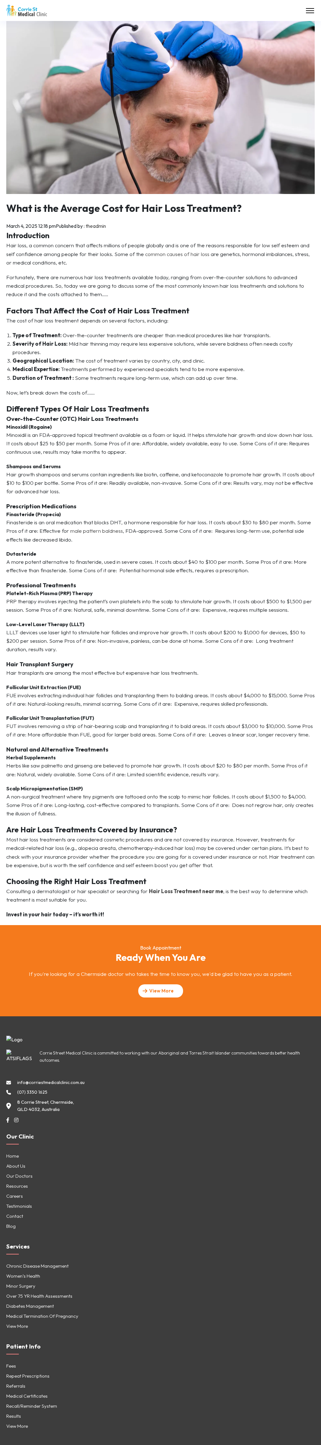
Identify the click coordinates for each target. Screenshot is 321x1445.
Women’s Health (23, 1276)
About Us (15, 1166)
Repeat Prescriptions (28, 1376)
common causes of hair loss (177, 254)
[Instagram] (16, 1120)
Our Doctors (19, 1176)
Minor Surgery (20, 1286)
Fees (11, 1366)
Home (12, 1156)
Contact (14, 1216)
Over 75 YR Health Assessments (39, 1296)
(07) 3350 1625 (32, 1092)
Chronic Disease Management (37, 1266)
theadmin (96, 226)
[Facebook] (7, 1120)
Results (13, 1416)
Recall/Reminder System (31, 1406)
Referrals (15, 1386)
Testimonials (19, 1206)
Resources (17, 1186)
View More (17, 1326)
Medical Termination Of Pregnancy (42, 1316)
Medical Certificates (27, 1396)
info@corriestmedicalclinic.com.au (51, 1082)
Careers (14, 1196)
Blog (11, 1226)
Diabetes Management (30, 1306)
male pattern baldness (96, 530)
